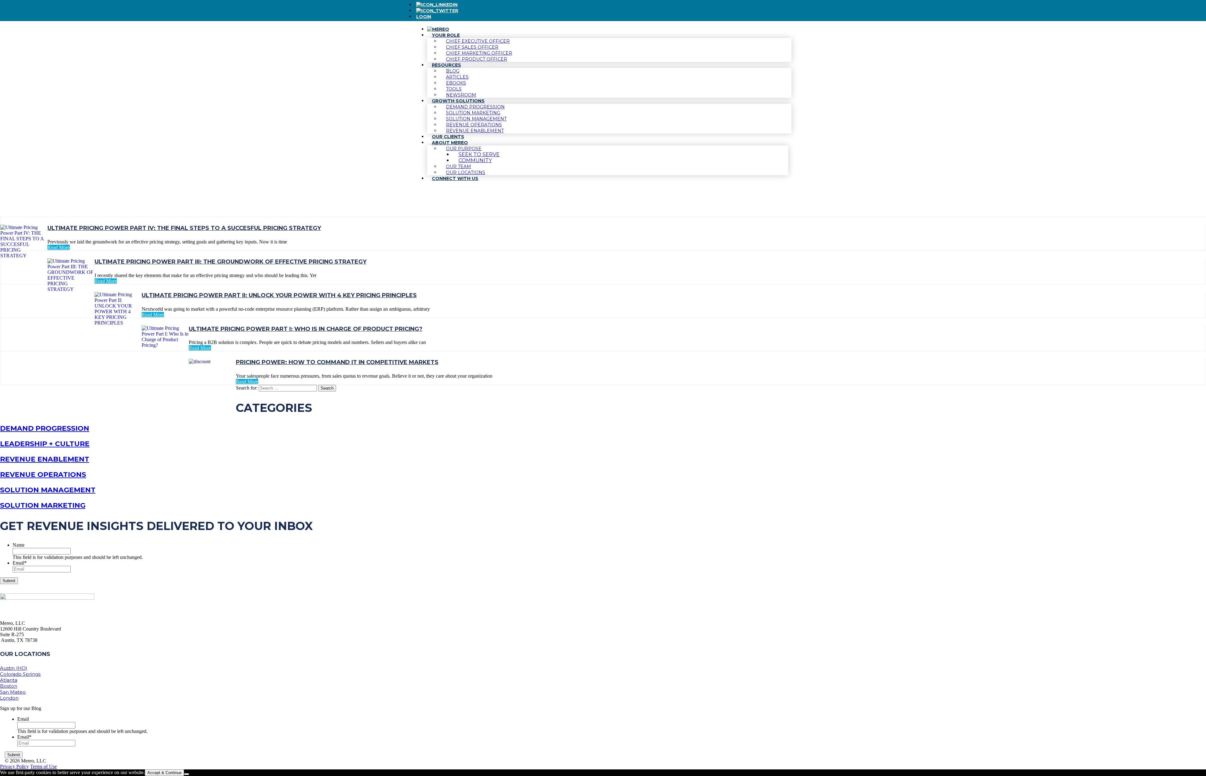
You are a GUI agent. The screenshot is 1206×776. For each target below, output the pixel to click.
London (9, 698)
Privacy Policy (14, 766)
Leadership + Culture (45, 444)
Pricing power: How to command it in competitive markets (337, 362)
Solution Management (47, 490)
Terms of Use (43, 766)
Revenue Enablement (44, 459)
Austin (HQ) (13, 668)
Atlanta (8, 680)
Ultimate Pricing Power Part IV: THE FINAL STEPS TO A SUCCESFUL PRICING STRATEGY (184, 228)
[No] (186, 774)
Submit (9, 580)
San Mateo (13, 692)
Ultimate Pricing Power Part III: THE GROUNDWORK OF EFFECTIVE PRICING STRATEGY (231, 261)
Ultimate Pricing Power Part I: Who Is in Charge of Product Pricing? (305, 328)
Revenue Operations (43, 474)
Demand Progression (44, 428)
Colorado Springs (20, 674)
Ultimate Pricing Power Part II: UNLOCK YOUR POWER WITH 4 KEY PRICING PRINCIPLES (279, 295)
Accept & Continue (164, 772)
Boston (8, 686)
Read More (58, 247)
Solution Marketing (42, 505)
